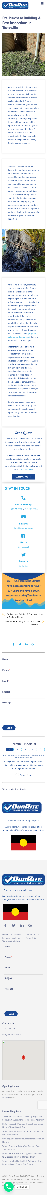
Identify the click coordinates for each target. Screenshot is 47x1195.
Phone (6, 670)
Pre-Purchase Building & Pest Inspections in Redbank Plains (25, 615)
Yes (22, 775)
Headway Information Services (17, 1186)
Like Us (23, 542)
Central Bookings (23, 504)
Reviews (6, 938)
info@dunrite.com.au (23, 528)
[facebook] (13, 643)
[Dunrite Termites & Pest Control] (15, 8)
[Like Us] (23, 536)
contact (5, 1097)
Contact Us (22, 476)
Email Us (23, 523)
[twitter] (20, 643)
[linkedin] (26, 643)
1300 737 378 (26, 469)
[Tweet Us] (23, 555)
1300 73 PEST (15, 509)
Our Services (15, 934)
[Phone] (9, 1187)
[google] (32, 643)
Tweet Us (23, 561)
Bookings (16, 938)
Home (5, 934)
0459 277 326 (31, 509)
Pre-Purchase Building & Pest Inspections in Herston (22, 623)
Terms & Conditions (11, 941)
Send (9, 727)
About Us (31, 934)
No (30, 775)
